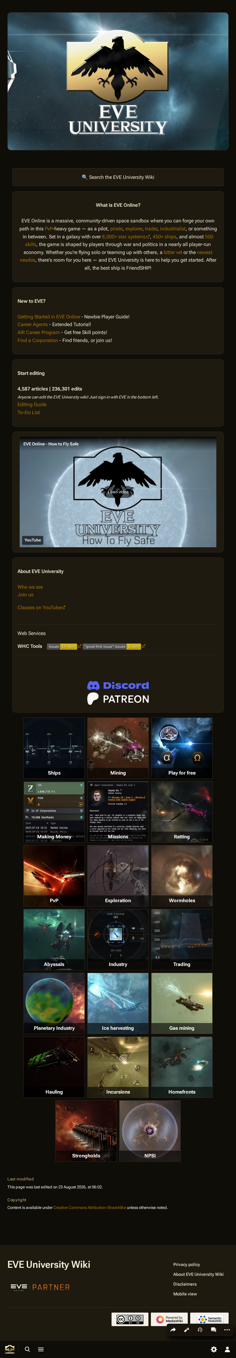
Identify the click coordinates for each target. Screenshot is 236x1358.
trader (151, 229)
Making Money (54, 837)
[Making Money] (54, 812)
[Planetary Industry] (54, 1003)
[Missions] (118, 812)
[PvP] (54, 875)
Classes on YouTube (39, 607)
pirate (116, 229)
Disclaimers (185, 1284)
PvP (49, 229)
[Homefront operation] (181, 1067)
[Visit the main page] (10, 1349)
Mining (118, 773)
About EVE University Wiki (198, 1274)
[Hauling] (54, 1067)
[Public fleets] (150, 1131)
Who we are (30, 587)
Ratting (182, 837)
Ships (54, 773)
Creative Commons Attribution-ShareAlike (89, 1207)
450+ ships (164, 237)
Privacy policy (186, 1264)
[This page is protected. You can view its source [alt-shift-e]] (186, 1330)
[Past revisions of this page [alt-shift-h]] (200, 1330)
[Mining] (118, 748)
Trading (182, 964)
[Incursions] (118, 1067)
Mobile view (185, 1293)
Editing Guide (32, 404)
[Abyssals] (54, 939)
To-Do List (29, 412)
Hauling (54, 1092)
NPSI (150, 1156)
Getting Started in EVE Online (49, 317)
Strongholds (86, 1156)
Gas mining (182, 1028)
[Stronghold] (86, 1131)
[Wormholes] (181, 875)
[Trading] (181, 935)
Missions (118, 837)
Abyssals (54, 964)
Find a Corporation (38, 340)
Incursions (118, 1092)
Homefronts (181, 1092)
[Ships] (54, 748)
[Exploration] (118, 875)
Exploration (118, 900)
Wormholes (182, 900)
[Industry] (118, 935)
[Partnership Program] (40, 1286)
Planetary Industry (54, 1028)
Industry (118, 964)
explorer (133, 229)
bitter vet (173, 252)
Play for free (182, 773)
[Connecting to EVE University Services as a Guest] (118, 685)
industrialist (173, 229)
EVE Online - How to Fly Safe (51, 443)
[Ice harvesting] (118, 1003)
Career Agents (33, 324)
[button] (118, 492)
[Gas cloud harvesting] (181, 1003)
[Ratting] (181, 812)
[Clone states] (181, 748)
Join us (25, 595)
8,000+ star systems (124, 237)
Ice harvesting (118, 1028)
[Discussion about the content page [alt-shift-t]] (213, 1330)
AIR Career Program (39, 332)
